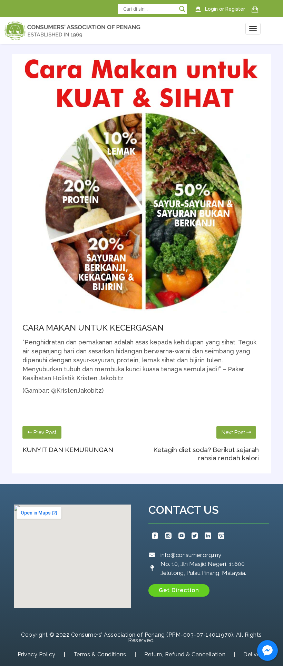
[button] (178, 590)
